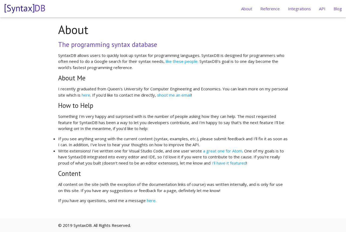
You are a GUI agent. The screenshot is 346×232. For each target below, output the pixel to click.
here (86, 95)
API (322, 8)
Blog (338, 8)
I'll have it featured (229, 163)
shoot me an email (174, 95)
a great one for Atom (222, 150)
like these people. (182, 61)
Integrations (299, 8)
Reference (270, 8)
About (246, 8)
